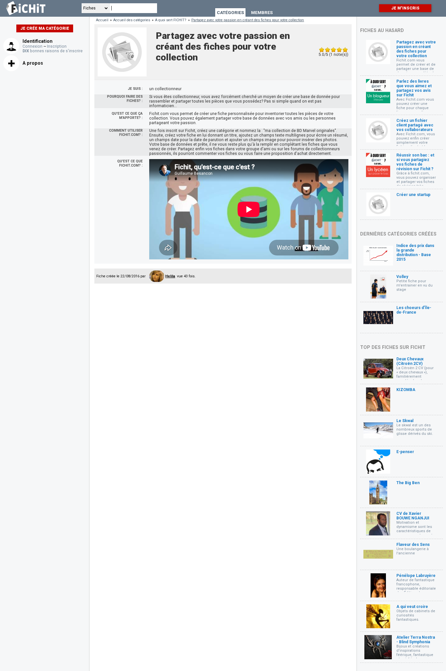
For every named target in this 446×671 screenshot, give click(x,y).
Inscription (57, 46)
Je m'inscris (405, 8)
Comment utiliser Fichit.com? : (126, 132)
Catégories (230, 12)
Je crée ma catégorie (44, 28)
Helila (170, 276)
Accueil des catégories (131, 20)
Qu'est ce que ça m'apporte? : (127, 115)
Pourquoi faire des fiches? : (125, 98)
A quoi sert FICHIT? (170, 20)
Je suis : (135, 89)
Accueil (102, 20)
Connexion (32, 46)
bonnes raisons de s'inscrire (53, 51)
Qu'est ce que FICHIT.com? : (130, 163)
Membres (262, 12)
